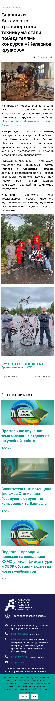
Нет (34, 696)
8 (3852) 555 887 (19, 634)
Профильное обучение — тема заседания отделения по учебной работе (25, 436)
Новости (17, 7)
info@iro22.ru (17, 662)
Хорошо (24, 696)
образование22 (34, 363)
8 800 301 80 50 (19, 657)
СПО (29, 367)
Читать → (6, 448)
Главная (5, 7)
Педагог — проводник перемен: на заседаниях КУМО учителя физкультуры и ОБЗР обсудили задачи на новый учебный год (26, 561)
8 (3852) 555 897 (19, 639)
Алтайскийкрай (12, 363)
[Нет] (51, 687)
